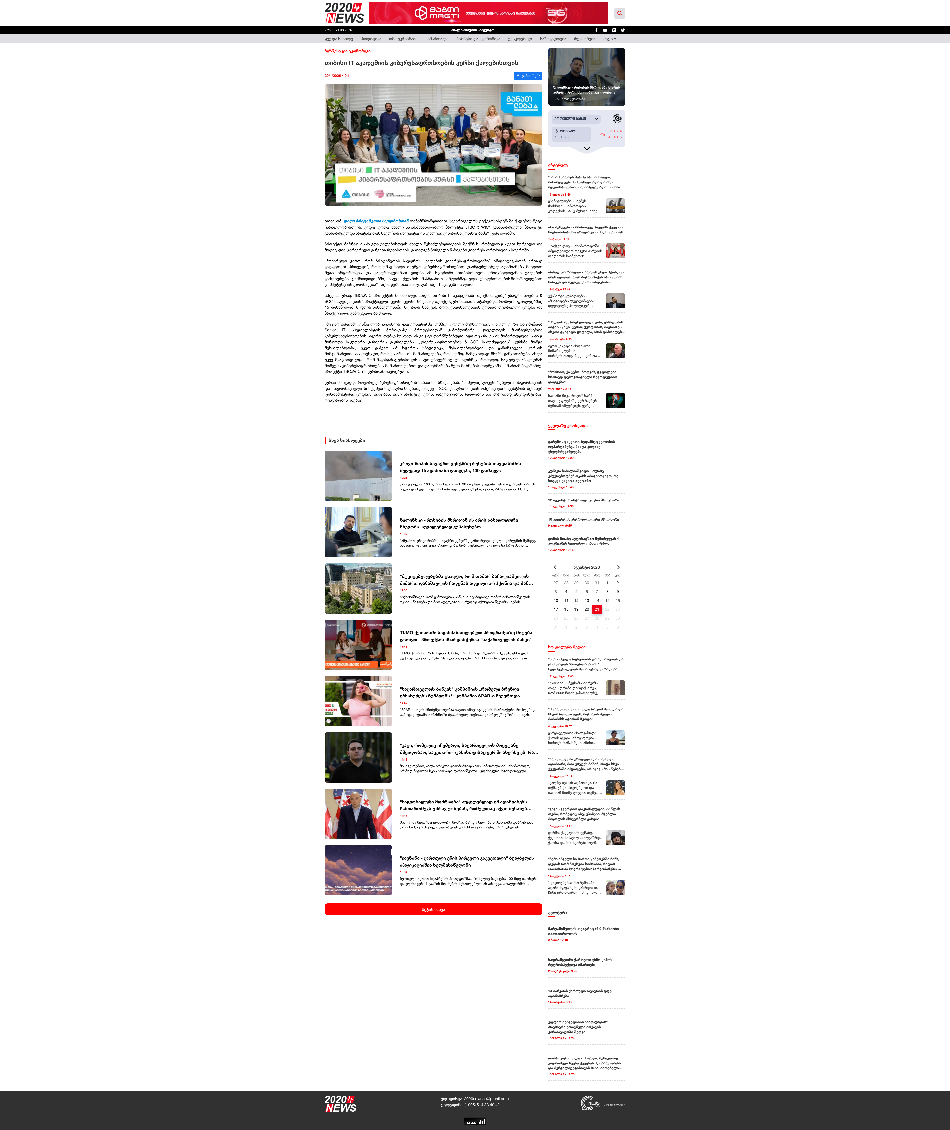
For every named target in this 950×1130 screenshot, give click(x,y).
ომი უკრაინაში (403, 38)
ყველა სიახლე (339, 38)
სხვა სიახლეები (347, 440)
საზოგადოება (553, 38)
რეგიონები (584, 38)
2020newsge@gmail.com (486, 1098)
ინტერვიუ (558, 164)
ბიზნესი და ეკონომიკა (478, 38)
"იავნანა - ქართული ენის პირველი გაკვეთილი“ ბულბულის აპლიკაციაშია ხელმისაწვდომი (467, 861)
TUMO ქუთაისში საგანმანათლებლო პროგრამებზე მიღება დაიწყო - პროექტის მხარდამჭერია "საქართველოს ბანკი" (466, 636)
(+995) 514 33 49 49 (482, 1104)
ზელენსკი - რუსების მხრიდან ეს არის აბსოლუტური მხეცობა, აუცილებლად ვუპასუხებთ (459, 523)
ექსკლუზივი (520, 38)
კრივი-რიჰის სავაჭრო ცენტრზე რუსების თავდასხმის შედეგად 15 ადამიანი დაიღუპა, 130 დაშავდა (460, 467)
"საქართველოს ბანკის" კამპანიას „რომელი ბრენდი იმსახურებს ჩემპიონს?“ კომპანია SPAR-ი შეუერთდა (460, 692)
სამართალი (437, 38)
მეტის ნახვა (433, 909)
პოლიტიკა (371, 38)
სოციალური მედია (567, 646)
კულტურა (557, 912)
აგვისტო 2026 (587, 567)
